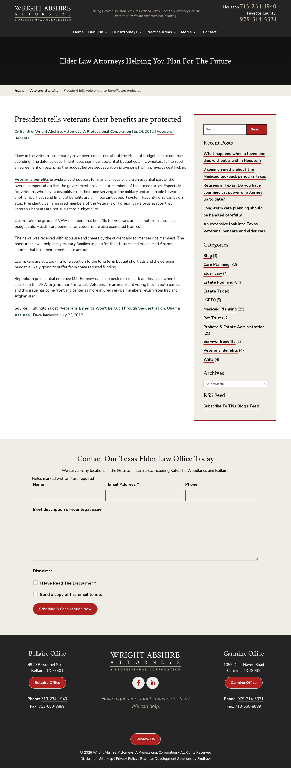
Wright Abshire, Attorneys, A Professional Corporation (83, 131)
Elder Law (212, 273)
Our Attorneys (124, 33)
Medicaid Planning (220, 309)
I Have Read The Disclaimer (68, 583)
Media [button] (186, 33)
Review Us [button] (145, 739)
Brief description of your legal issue (67, 509)
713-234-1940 (258, 6)
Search (257, 129)
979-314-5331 (258, 19)
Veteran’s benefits (32, 179)
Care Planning (216, 264)
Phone (191, 484)
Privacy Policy (126, 758)
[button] (286, 735)
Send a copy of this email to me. (71, 594)
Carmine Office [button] (244, 682)
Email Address (123, 484)
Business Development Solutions (166, 758)
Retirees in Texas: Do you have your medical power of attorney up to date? (232, 192)
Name (38, 484)
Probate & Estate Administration (234, 327)
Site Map (106, 758)
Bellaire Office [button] (47, 682)
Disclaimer (42, 571)
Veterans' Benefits (220, 350)
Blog (207, 255)
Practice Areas (159, 33)
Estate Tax (213, 291)
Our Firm (95, 33)
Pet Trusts (213, 318)
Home (78, 33)
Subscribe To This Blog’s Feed (231, 406)
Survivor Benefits (219, 341)
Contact (210, 33)
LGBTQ (209, 300)
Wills (208, 359)
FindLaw (204, 758)
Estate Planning (218, 282)
